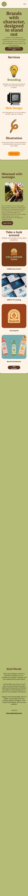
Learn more (14, 154)
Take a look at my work (14, 48)
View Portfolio (14, 367)
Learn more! (7, 223)
